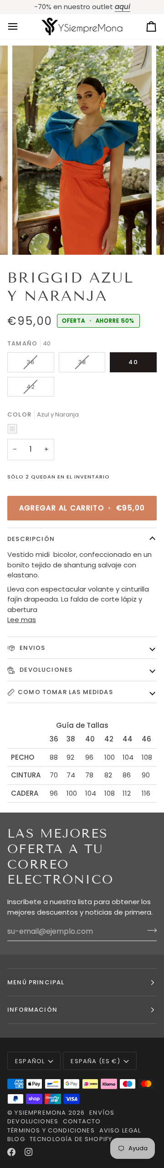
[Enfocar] (29, 238)
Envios (31, 647)
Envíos (101, 1112)
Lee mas (21, 619)
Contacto (82, 1121)
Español (30, 1061)
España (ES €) (95, 1061)
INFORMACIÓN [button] (32, 1009)
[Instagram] (29, 1152)
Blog (16, 1139)
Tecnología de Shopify (71, 1139)
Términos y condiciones (51, 1130)
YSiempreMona (40, 1112)
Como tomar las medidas (65, 692)
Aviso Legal (120, 1130)
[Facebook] (11, 1152)
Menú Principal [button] (35, 982)
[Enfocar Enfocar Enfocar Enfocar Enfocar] (82, 150)
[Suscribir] (149, 930)
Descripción (31, 539)
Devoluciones (45, 669)
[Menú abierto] (21, 26)
